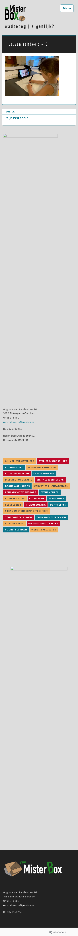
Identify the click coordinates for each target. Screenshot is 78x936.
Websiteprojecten (43, 529)
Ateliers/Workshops (53, 461)
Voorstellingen (16, 529)
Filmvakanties (15, 498)
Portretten (58, 504)
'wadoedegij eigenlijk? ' (31, 26)
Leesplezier (13, 504)
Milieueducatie (36, 504)
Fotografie (36, 498)
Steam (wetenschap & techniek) (26, 511)
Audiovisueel (14, 467)
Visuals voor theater (43, 523)
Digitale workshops (50, 479)
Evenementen (50, 492)
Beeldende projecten (42, 467)
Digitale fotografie (18, 479)
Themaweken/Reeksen (51, 517)
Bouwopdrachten (17, 473)
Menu (67, 8)
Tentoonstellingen (18, 517)
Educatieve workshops (20, 492)
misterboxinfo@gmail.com (18, 421)
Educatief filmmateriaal (51, 486)
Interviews (56, 498)
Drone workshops (17, 486)
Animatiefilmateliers (19, 461)
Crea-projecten (44, 473)
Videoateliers (14, 523)
